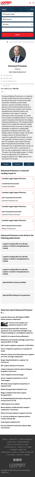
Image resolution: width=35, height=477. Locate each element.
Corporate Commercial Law (10, 200)
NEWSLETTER (22, 449)
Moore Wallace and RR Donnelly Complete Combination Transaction (15, 408)
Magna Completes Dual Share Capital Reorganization (13, 394)
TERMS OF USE (11, 442)
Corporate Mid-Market (8, 186)
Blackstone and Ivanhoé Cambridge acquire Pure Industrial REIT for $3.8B (17, 341)
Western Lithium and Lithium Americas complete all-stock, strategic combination (17, 355)
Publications (17, 164)
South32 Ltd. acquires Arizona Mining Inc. (15, 336)
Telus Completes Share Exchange (12, 375)
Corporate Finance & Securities (11, 214)
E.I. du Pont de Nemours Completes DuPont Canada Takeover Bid (15, 417)
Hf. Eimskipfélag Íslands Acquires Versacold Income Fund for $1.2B (16, 399)
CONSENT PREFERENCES (25, 439)
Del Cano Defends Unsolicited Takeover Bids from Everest (16, 426)
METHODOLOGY (18, 444)
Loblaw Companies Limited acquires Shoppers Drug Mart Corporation (16, 370)
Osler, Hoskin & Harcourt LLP (17, 72)
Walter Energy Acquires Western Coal (14, 389)
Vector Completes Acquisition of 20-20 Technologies (14, 379)
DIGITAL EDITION (5, 452)
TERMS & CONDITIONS (23, 442)
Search (17, 35)
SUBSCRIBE (14, 449)
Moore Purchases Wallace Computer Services (16, 413)
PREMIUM (27, 454)
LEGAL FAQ (20, 454)
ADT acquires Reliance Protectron (12, 365)
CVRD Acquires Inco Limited (10, 404)
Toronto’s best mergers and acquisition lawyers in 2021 (18, 324)
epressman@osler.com (10, 81)
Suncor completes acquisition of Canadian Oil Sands (16, 350)
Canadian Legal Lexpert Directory (14, 178)
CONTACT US (21, 447)
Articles (29, 164)
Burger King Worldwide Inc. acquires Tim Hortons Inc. (14, 361)
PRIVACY (5, 439)
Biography (6, 164)
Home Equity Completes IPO (10, 422)
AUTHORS (14, 452)
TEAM (26, 444)
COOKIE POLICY (13, 439)
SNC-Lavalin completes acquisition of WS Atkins (17, 345)
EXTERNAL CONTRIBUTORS (26, 452)
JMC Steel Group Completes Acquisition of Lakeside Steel (15, 385)
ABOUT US (10, 444)
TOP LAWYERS (11, 454)
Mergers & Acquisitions (9, 228)
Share (2, 91)
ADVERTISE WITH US (10, 447)
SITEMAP (29, 447)
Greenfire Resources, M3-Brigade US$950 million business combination (15, 318)
